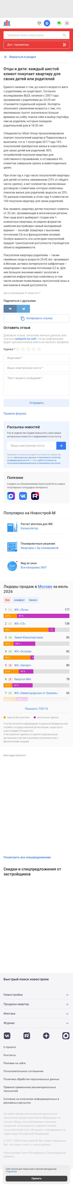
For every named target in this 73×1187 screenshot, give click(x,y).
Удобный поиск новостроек (25, 35)
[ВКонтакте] (10, 309)
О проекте (10, 1047)
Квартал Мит (22, 679)
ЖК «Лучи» (21, 609)
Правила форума (15, 413)
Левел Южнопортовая (28, 637)
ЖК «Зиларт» (23, 665)
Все (7, 600)
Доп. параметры (18, 44)
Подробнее (11, 1171)
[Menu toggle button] (67, 23)
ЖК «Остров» (23, 651)
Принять (37, 1178)
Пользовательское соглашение (23, 1071)
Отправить (36, 403)
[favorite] (39, 23)
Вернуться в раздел (22, 57)
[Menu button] (59, 23)
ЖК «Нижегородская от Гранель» (36, 693)
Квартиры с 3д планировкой (39, 548)
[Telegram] (23, 309)
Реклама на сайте (15, 1063)
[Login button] (47, 23)
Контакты (10, 1055)
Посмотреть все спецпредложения (27, 857)
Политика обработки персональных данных (31, 1079)
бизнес (33, 600)
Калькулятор (29, 528)
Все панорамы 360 (34, 567)
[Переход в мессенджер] (65, 1034)
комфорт (19, 600)
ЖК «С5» (20, 623)
